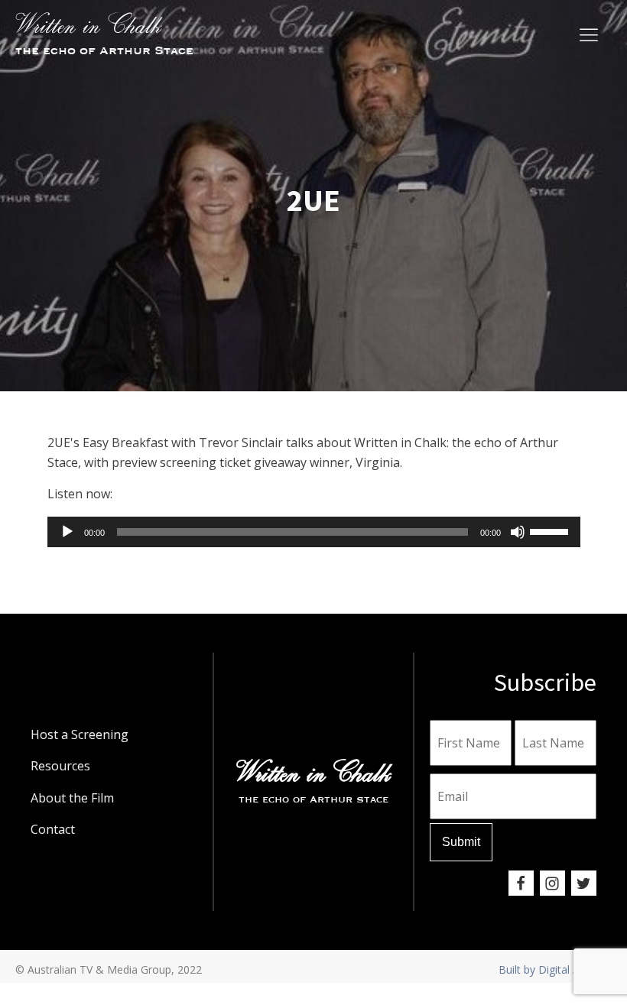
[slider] (551, 530)
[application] (313, 532)
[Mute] (517, 532)
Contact (53, 829)
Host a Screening (79, 734)
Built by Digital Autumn (555, 969)
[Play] (67, 532)
